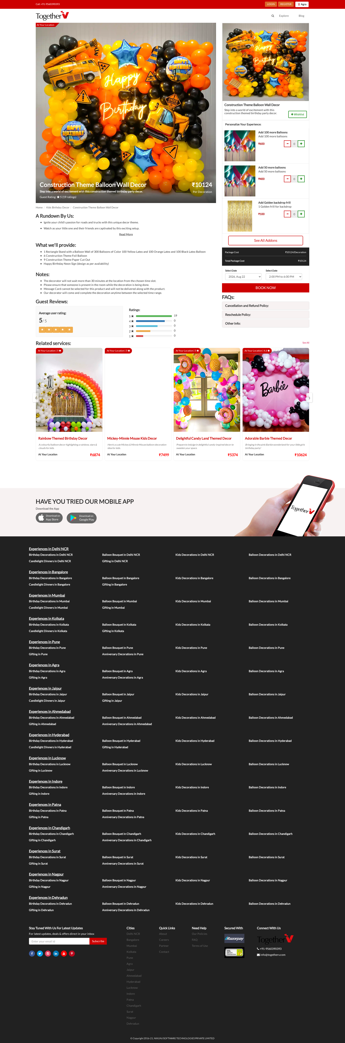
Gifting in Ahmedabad (42, 724)
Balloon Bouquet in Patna (118, 810)
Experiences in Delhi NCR (49, 549)
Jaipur (130, 969)
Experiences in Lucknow (47, 758)
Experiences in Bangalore (48, 572)
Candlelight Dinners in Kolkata (48, 631)
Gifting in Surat (38, 863)
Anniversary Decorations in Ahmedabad (127, 724)
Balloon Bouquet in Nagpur (119, 880)
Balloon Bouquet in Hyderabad (121, 740)
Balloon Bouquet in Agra (117, 671)
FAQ (194, 939)
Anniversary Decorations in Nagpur (124, 886)
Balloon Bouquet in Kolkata (119, 624)
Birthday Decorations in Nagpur (49, 880)
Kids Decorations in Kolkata (192, 624)
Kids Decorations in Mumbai (193, 601)
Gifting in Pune (38, 654)
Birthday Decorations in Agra (47, 671)
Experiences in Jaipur (45, 688)
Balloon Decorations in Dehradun (269, 903)
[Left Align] (42, 330)
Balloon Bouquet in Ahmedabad (122, 717)
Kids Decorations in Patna (191, 810)
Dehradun (133, 1023)
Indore (131, 993)
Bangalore (133, 939)
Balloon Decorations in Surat (267, 857)
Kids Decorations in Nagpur (192, 880)
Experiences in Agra (44, 665)
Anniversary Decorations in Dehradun (126, 910)
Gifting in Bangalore (114, 584)
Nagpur (131, 1017)
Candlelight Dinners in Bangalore (49, 584)
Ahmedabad (134, 975)
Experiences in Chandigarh (49, 828)
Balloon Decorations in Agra (266, 671)
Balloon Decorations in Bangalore (269, 578)
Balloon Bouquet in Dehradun (120, 903)
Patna (130, 999)
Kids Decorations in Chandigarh (195, 833)
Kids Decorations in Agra (191, 671)
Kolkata (131, 951)
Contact (164, 951)
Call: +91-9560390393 (48, 4)
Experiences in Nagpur (46, 874)
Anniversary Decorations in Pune (122, 654)
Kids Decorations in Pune (191, 647)
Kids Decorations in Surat (191, 857)
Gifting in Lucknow (40, 770)
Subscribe (98, 941)
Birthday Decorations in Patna (47, 810)
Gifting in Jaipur (112, 700)
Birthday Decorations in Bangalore (50, 578)
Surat (130, 1011)
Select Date (231, 270)
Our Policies (199, 933)
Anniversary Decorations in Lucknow (125, 770)
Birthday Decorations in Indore (48, 787)
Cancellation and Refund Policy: (247, 305)
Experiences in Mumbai (47, 595)
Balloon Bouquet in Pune (117, 647)
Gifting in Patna (38, 817)
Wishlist (298, 114)
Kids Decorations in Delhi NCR (194, 554)
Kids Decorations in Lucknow (193, 764)
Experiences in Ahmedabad (50, 711)
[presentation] (36, 397)
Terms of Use (200, 945)
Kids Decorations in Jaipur (191, 694)
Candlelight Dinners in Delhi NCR (50, 561)
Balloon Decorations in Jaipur (267, 694)
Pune (130, 957)
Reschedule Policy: (238, 314)
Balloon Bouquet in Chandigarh (121, 833)
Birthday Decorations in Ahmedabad (51, 717)
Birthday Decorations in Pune (47, 647)
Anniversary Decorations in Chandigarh (127, 840)
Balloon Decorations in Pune (266, 647)
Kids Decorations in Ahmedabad (195, 717)
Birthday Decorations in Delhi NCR (51, 554)
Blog (301, 15)
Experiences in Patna (45, 804)
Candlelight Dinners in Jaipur (47, 700)
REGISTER (285, 4)
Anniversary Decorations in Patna (123, 817)
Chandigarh (134, 1005)
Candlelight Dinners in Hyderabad (50, 747)
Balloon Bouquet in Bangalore (120, 578)
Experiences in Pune (44, 642)
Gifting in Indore (39, 793)
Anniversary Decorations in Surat (123, 863)
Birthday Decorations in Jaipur (48, 694)
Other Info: (233, 323)
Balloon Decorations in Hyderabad (270, 740)
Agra (130, 963)
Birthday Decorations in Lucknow (49, 764)
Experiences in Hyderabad (49, 735)
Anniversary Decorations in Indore (123, 793)
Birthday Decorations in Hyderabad (51, 740)
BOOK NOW (266, 287)
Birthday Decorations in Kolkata (49, 624)
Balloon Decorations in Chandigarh (270, 833)
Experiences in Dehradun (48, 897)
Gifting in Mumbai (113, 607)
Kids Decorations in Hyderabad (194, 740)
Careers (164, 939)
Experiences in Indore (45, 781)
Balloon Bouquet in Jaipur (118, 694)
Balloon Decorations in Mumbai (268, 601)
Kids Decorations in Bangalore (194, 578)
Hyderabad (133, 981)
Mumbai (132, 945)
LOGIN (271, 4)
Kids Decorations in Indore (192, 787)
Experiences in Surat (44, 851)
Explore (284, 15)
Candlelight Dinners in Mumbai (48, 607)
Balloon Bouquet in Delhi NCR (121, 554)
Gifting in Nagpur (40, 886)
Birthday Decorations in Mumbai (49, 601)
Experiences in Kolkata (46, 618)
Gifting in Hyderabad (115, 747)
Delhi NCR (133, 933)
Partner (164, 945)
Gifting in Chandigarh (42, 840)
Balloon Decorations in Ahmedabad (271, 717)
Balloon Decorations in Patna (267, 810)
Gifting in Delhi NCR (115, 561)
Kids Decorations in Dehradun (194, 903)
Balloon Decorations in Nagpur (268, 880)
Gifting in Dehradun (41, 910)
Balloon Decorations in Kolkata (268, 624)
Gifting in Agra (38, 677)
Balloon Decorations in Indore (267, 787)
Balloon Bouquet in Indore (118, 787)
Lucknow (132, 987)
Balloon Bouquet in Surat (117, 857)
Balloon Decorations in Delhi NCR (270, 554)
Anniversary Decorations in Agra (122, 677)
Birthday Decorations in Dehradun (50, 903)
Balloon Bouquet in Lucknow (120, 764)
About (163, 933)
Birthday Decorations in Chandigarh (51, 833)
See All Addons (265, 240)
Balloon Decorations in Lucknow (269, 764)
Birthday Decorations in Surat (47, 857)
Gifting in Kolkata (113, 631)
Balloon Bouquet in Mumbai (119, 601)
